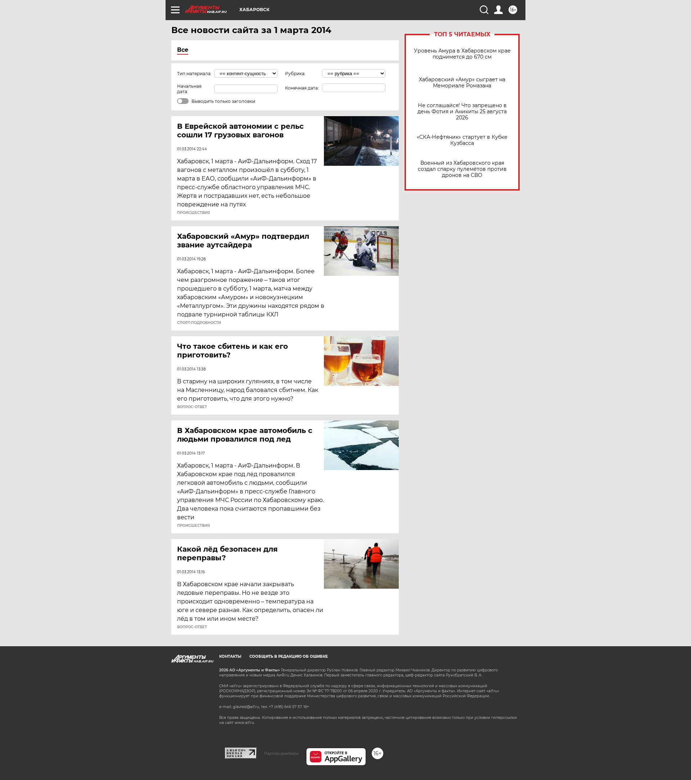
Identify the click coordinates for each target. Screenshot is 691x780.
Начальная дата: (189, 88)
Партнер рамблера (281, 753)
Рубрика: (295, 73)
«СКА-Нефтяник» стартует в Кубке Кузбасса (462, 140)
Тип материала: (194, 73)
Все (182, 49)
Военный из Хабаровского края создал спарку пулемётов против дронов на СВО (462, 169)
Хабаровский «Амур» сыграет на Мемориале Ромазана (462, 83)
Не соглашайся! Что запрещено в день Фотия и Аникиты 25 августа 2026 (462, 111)
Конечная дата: (302, 88)
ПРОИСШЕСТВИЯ (193, 213)
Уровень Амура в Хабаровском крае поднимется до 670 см (462, 54)
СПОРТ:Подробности (199, 323)
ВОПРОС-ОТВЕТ (192, 407)
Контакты (230, 656)
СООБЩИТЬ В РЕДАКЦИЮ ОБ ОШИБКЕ (288, 656)
